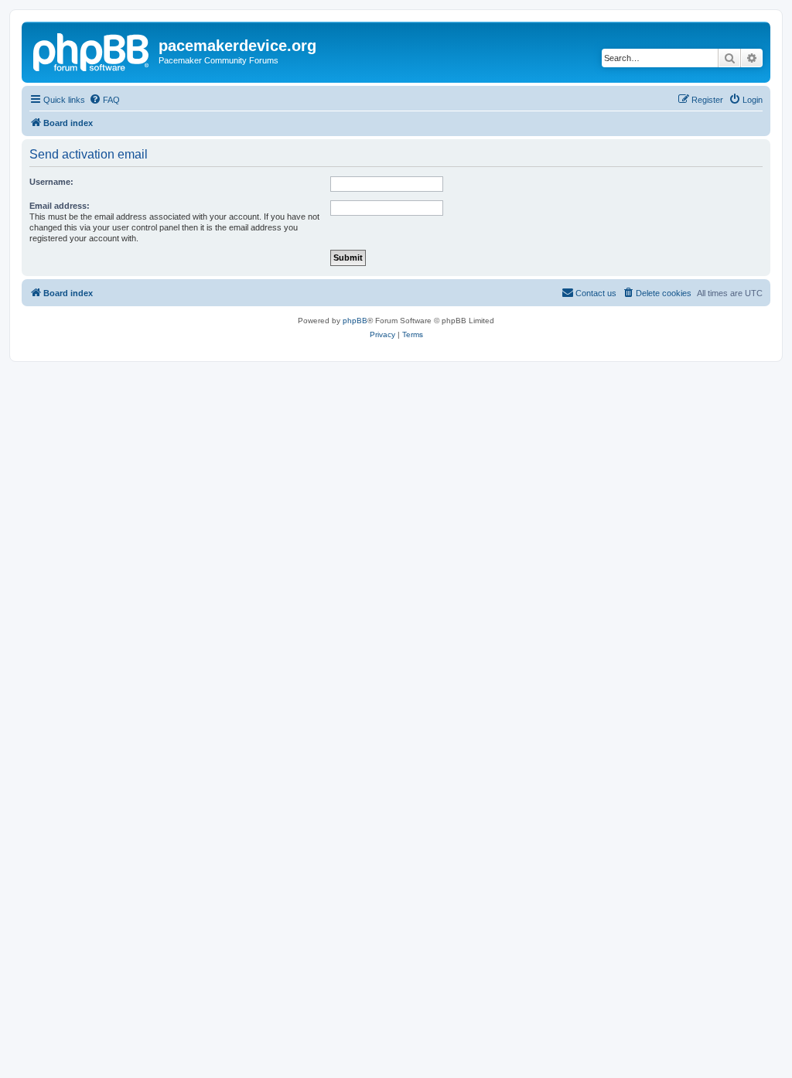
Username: (51, 181)
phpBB (355, 320)
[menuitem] (104, 99)
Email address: (59, 205)
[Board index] (92, 50)
